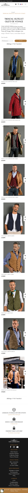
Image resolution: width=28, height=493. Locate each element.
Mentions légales (14, 484)
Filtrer (20, 40)
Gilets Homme (14, 452)
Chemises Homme (14, 453)
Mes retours (14, 463)
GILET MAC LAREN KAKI (7, 313)
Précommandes (14, 472)
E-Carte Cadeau (14, 465)
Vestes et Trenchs (14, 457)
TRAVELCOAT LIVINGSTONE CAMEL (9, 197)
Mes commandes (14, 462)
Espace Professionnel (14, 474)
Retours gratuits (3, 1)
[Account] (15, 4)
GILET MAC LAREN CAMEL (7, 274)
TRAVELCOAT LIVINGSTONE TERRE (9, 158)
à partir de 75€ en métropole (14, 414)
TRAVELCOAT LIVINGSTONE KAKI (9, 81)
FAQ (14, 475)
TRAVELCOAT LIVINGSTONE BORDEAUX (10, 120)
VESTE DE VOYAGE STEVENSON (8, 390)
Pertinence (7, 41)
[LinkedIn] (17, 447)
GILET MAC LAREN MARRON (8, 351)
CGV (14, 480)
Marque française (9, 1)
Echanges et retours (14, 470)
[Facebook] (10, 447)
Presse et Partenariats (14, 485)
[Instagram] (14, 447)
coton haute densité (19, 33)
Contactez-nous (14, 423)
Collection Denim (14, 455)
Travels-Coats (9, 33)
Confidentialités (14, 482)
